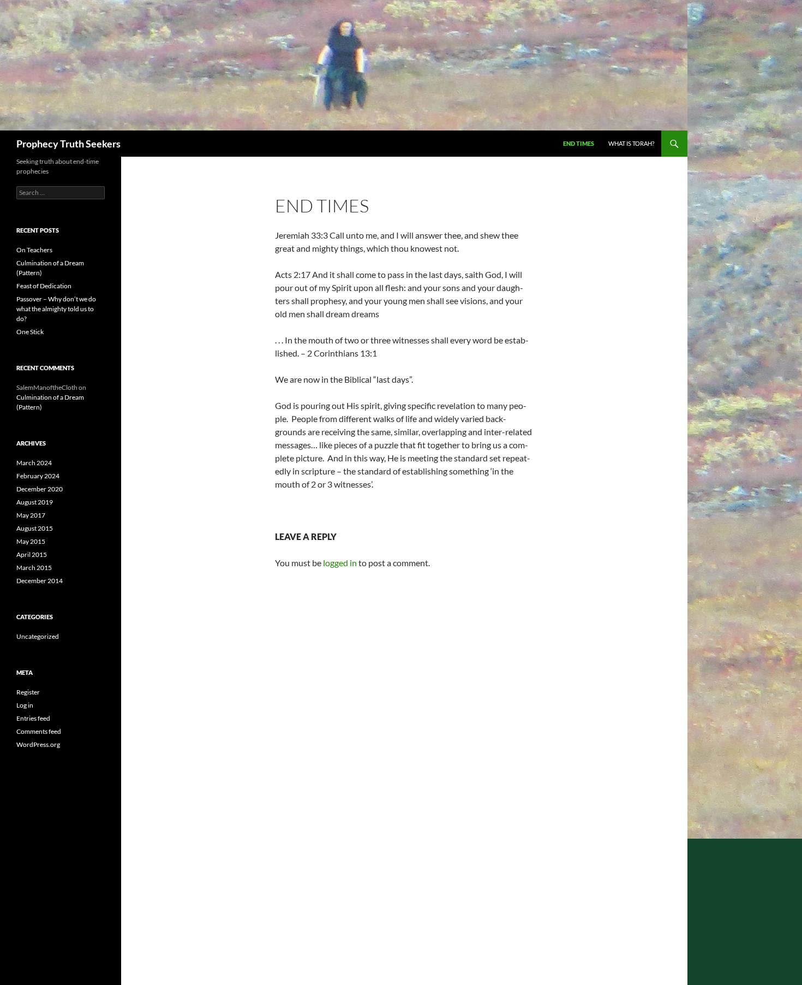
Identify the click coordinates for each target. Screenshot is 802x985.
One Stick (30, 332)
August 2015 (34, 528)
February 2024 (37, 476)
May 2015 (30, 541)
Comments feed (38, 731)
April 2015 (31, 554)
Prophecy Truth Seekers (68, 144)
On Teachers (34, 250)
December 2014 (39, 581)
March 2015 (34, 567)
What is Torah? (631, 143)
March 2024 (34, 463)
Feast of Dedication (43, 286)
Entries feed (33, 718)
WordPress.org (38, 744)
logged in (340, 562)
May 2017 (30, 515)
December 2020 (39, 489)
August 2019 (34, 502)
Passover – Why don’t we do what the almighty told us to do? (56, 309)
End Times (578, 143)
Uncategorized (37, 636)
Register (28, 692)
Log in (24, 705)
